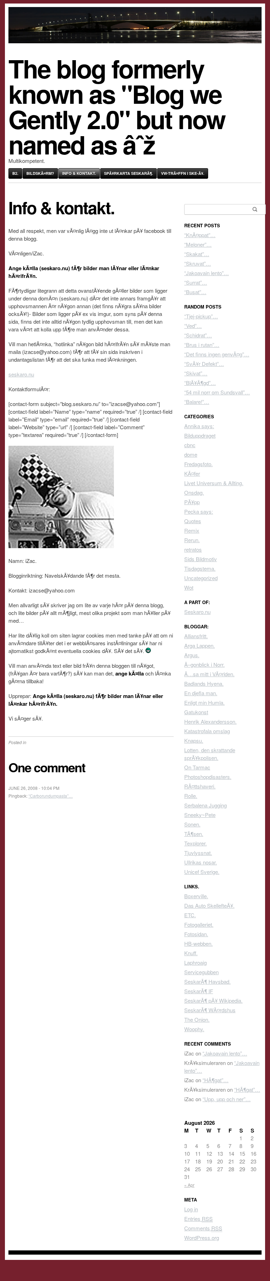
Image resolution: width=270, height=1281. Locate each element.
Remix (191, 530)
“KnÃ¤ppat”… (200, 235)
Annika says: (199, 426)
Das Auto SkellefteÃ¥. (209, 905)
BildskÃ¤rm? (40, 173)
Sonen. (192, 824)
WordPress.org (201, 1237)
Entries (198, 1218)
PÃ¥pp (192, 502)
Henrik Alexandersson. (210, 721)
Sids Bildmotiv (200, 559)
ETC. (190, 915)
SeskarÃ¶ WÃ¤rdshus (210, 1010)
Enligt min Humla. (204, 702)
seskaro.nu (21, 374)
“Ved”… (193, 325)
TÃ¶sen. (193, 833)
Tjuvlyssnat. (198, 852)
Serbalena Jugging (205, 805)
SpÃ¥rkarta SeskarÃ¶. (128, 173)
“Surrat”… (195, 282)
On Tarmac (197, 767)
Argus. (191, 655)
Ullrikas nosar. (200, 862)
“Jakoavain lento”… (206, 273)
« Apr (189, 1185)
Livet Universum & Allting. (213, 483)
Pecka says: (198, 511)
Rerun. (192, 540)
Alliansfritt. (196, 636)
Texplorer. (195, 843)
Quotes (192, 521)
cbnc (189, 445)
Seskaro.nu (197, 611)
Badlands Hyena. (204, 683)
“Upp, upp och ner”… (226, 1099)
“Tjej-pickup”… (201, 316)
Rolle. (190, 795)
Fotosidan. (196, 934)
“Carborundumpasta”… (50, 796)
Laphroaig (195, 962)
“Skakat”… (196, 254)
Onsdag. (194, 492)
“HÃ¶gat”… (215, 1080)
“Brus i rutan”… (201, 344)
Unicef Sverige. (201, 871)
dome (190, 454)
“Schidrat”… (198, 335)
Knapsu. (193, 740)
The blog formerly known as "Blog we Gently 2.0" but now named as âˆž (116, 106)
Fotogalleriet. (198, 924)
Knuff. (191, 953)
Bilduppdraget (200, 435)
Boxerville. (196, 896)
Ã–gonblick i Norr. (204, 664)
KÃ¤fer (192, 473)
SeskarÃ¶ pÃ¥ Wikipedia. (213, 1000)
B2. (15, 173)
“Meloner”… (198, 244)
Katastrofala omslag (207, 731)
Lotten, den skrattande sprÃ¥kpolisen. (209, 753)
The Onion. (197, 1019)
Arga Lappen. (199, 645)
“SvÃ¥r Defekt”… (204, 363)
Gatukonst (196, 712)
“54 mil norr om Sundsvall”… (217, 392)
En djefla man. (200, 693)
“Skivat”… (195, 373)
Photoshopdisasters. (207, 776)
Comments (203, 1228)
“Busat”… (195, 292)
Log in (191, 1209)
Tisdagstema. (200, 568)
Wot (188, 587)
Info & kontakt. (79, 173)
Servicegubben (201, 972)
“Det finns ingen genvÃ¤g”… (216, 354)
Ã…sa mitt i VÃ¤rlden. (209, 674)
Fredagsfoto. (198, 464)
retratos (193, 549)
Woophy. (194, 1029)
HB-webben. (198, 943)
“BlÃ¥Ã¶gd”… (200, 382)
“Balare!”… (196, 401)
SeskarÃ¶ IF (198, 991)
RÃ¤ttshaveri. (200, 786)
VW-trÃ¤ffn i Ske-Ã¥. (182, 173)
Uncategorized (201, 578)
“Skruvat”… (197, 263)
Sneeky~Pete (200, 814)
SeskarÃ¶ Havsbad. (207, 981)
